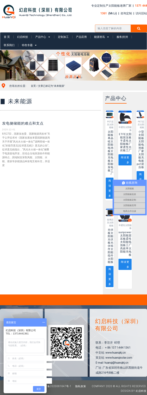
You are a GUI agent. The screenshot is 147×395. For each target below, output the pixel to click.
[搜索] (139, 28)
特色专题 (27, 45)
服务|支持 (122, 37)
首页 (33, 85)
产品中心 (40, 37)
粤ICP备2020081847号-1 (55, 386)
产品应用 (81, 37)
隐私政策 (80, 386)
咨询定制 (126, 13)
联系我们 (9, 45)
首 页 (7, 37)
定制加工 (63, 37)
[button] (66, 77)
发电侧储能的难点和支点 (23, 123)
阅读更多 (109, 188)
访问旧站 (141, 13)
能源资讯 (99, 37)
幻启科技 (22, 37)
